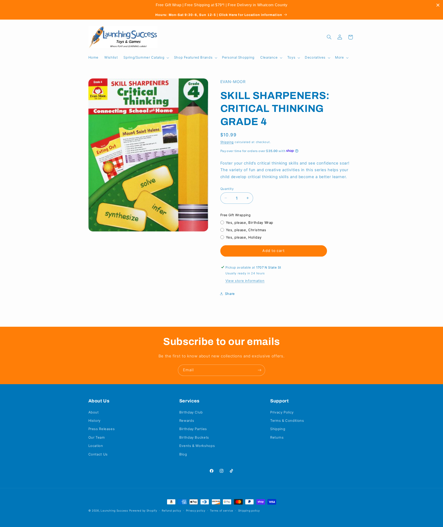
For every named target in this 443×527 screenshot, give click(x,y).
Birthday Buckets (194, 437)
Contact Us (98, 454)
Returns (277, 437)
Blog (183, 454)
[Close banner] (438, 5)
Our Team (96, 437)
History (94, 421)
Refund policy (171, 510)
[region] (221, 5)
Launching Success (114, 510)
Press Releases (101, 429)
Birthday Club (191, 412)
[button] (146, 58)
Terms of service (221, 510)
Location (95, 446)
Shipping (227, 142)
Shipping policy (249, 510)
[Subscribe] (259, 370)
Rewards (186, 421)
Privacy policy (195, 510)
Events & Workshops (197, 446)
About (93, 412)
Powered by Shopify (143, 510)
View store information (245, 281)
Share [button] (230, 293)
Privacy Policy (282, 412)
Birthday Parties (193, 429)
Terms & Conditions (287, 421)
